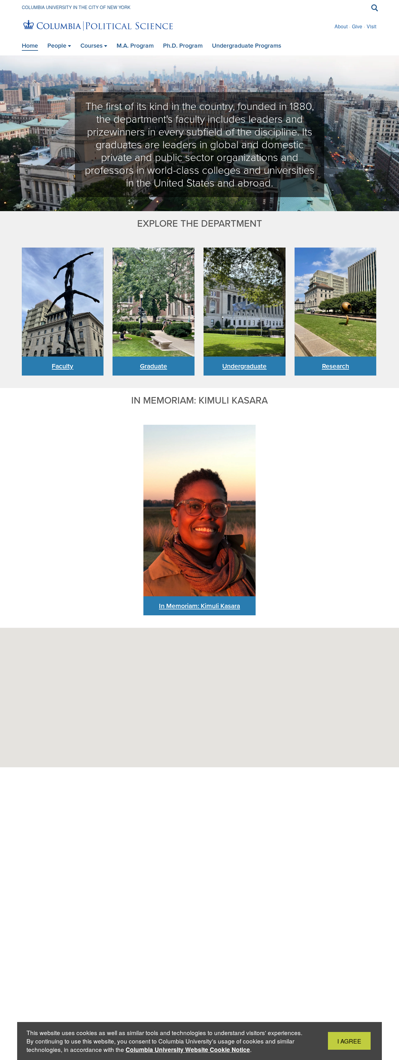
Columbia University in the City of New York (76, 7)
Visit (371, 26)
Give (357, 26)
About (341, 26)
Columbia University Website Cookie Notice (188, 1049)
